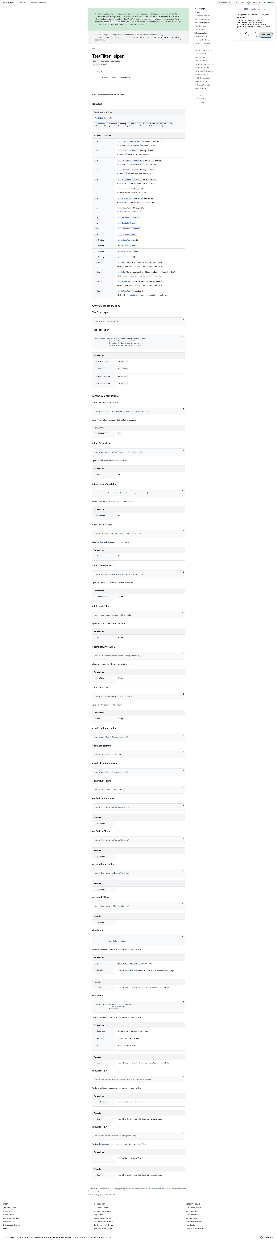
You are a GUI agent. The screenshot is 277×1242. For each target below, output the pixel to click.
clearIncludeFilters (126, 234)
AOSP (94, 48)
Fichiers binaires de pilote (11, 1225)
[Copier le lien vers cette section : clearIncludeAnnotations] (119, 763)
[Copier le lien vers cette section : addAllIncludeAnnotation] (119, 484)
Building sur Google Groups (103, 1225)
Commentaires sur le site (81, 1237)
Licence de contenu (154, 1189)
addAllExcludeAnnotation (128, 141)
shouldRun (122, 262)
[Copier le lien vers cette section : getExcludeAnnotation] (117, 798)
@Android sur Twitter (101, 1208)
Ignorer (251, 35)
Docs (21, 3)
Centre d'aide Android (193, 1208)
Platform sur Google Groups (103, 1222)
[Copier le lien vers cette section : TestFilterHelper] (111, 312)
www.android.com (192, 1218)
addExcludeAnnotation (127, 179)
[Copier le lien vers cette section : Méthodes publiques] (120, 396)
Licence (48, 1237)
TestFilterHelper (102, 118)
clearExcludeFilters (126, 223)
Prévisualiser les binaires (11, 1218)
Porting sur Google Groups (103, 1228)
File (131, 971)
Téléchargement (8, 1215)
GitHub (5, 1228)
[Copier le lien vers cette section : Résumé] (104, 104)
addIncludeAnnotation (127, 198)
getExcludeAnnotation (127, 240)
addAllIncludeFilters (127, 170)
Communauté (23, 1237)
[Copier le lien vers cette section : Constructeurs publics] (122, 306)
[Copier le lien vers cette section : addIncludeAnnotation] (117, 647)
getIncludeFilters (125, 257)
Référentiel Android (9, 1208)
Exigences (6, 1211)
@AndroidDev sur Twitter (102, 1211)
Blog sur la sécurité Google (103, 1218)
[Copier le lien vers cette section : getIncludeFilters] (111, 897)
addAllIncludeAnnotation (128, 160)
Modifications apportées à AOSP (133, 24)
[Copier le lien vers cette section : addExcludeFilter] (111, 606)
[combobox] (228, 3)
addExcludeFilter (125, 189)
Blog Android (98, 1215)
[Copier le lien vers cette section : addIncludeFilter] (111, 687)
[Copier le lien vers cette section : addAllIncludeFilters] (114, 525)
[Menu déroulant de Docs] (25, 2)
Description (131, 295)
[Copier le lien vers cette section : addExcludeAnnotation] (117, 565)
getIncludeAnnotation (127, 251)
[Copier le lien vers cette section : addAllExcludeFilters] (115, 443)
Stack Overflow (191, 1225)
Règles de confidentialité (62, 1237)
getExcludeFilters (125, 246)
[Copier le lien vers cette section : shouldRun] (105, 930)
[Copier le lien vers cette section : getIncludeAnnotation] (116, 864)
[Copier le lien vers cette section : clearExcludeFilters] (113, 746)
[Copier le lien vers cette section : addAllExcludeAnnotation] (120, 403)
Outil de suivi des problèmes (195, 1228)
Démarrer (266, 35)
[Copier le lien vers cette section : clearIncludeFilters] (113, 781)
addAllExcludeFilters (127, 151)
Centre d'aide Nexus (193, 1215)
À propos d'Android (9, 1237)
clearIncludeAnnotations (128, 229)
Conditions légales (36, 1237)
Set (141, 145)
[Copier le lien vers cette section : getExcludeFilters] (112, 831)
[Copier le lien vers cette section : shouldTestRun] (109, 1071)
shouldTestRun (124, 281)
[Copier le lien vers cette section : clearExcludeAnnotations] (120, 728)
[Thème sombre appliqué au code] (183, 319)
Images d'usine (8, 1222)
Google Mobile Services (194, 1222)
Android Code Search (39, 3)
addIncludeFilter (125, 208)
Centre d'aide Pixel (192, 1211)
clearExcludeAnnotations (128, 217)
